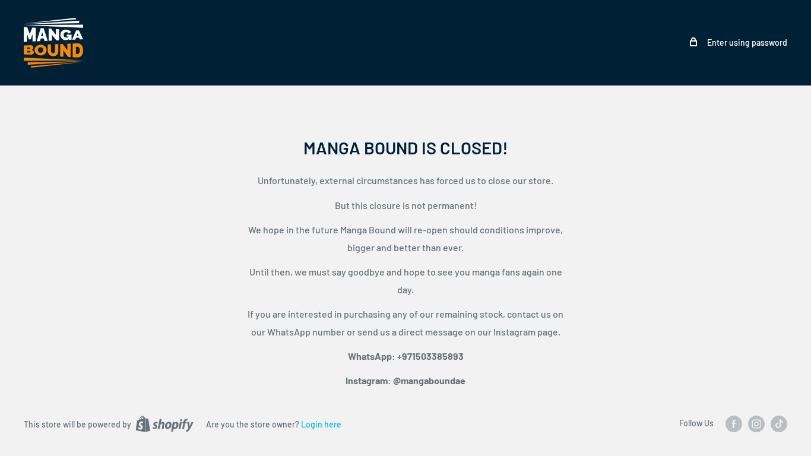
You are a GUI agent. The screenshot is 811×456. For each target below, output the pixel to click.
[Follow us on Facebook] (734, 424)
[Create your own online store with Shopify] (164, 424)
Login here (321, 424)
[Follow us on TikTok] (779, 424)
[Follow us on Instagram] (756, 424)
